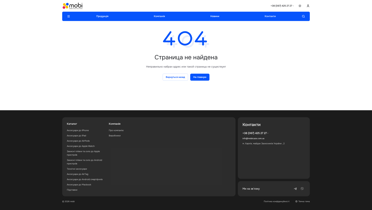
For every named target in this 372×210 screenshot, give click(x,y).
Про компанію (116, 130)
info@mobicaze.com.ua (253, 138)
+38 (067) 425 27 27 (281, 5)
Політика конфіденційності (276, 201)
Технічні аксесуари (77, 168)
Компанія (114, 123)
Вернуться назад (175, 77)
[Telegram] (295, 189)
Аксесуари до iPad (76, 135)
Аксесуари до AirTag (77, 174)
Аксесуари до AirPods (78, 140)
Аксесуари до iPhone (78, 130)
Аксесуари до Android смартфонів (85, 179)
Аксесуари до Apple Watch (81, 146)
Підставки (72, 189)
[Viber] (302, 189)
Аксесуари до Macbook (79, 184)
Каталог (72, 123)
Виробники (115, 135)
